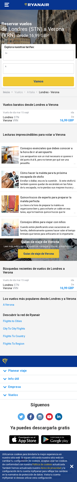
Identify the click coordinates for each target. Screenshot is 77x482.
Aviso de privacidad (51, 468)
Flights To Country (14, 336)
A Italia (31, 92)
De (6, 53)
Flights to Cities (12, 321)
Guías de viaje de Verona (38, 253)
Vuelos (19, 92)
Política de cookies (42, 464)
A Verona (8, 304)
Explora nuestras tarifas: (19, 47)
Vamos (38, 81)
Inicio (6, 92)
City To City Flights (14, 328)
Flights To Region (13, 343)
